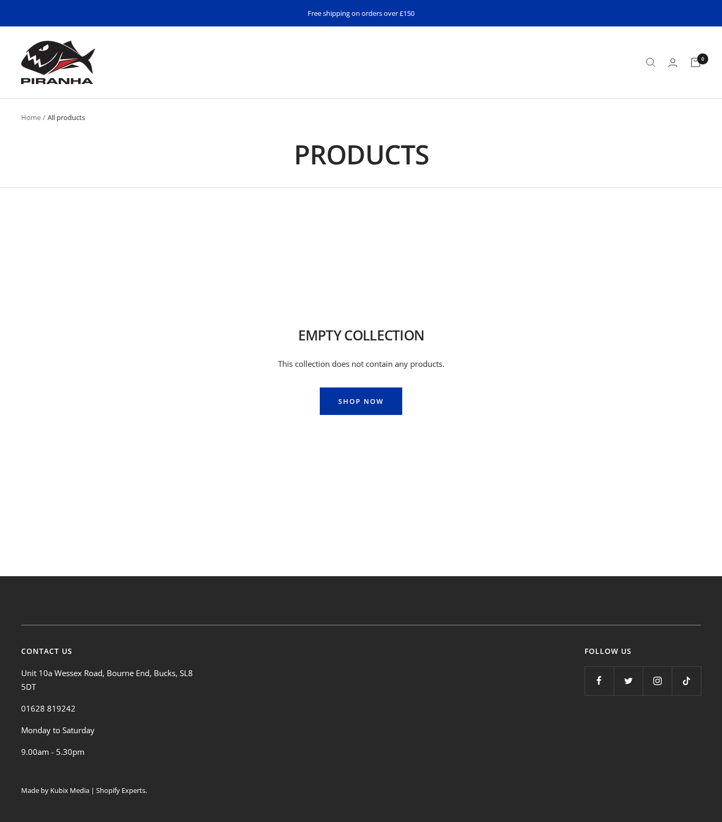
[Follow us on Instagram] (657, 680)
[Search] (650, 62)
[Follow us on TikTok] (686, 680)
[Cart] (695, 62)
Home (31, 117)
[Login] (673, 62)
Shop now (361, 401)
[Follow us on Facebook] (599, 680)
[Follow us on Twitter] (628, 680)
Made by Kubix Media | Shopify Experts (83, 790)
